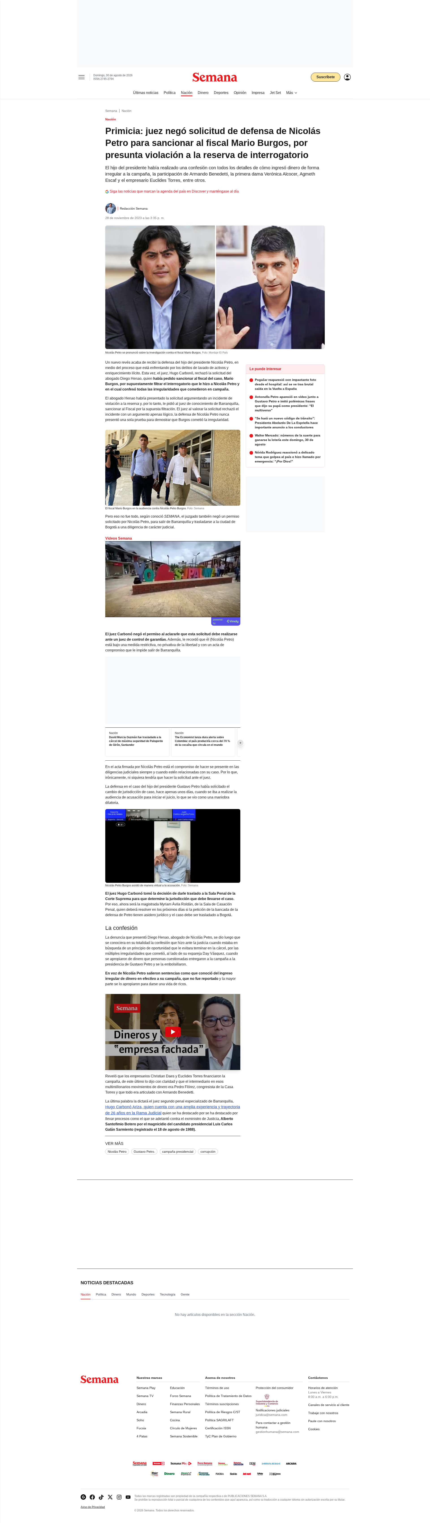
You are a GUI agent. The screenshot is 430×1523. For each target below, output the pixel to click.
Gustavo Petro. (144, 1151)
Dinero (141, 1404)
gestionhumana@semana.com (277, 1432)
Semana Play (146, 1388)
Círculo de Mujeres (183, 1428)
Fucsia (141, 1428)
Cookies (314, 1429)
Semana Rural (180, 1412)
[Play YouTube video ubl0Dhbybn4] (173, 1032)
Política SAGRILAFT (219, 1420)
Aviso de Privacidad (97, 1507)
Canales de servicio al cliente (328, 1405)
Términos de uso (217, 1388)
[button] (172, 1032)
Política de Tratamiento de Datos (228, 1396)
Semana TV (145, 1396)
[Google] (83, 1497)
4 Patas (142, 1436)
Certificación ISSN (218, 1428)
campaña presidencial (177, 1151)
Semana (111, 111)
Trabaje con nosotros (323, 1413)
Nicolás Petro (117, 1151)
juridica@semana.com (271, 1415)
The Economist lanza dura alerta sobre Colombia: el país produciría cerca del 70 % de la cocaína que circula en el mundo (202, 741)
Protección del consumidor (274, 1388)
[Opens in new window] (92, 1497)
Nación (126, 111)
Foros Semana (180, 1396)
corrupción (207, 1151)
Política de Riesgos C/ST (222, 1412)
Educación (177, 1388)
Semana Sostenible (184, 1436)
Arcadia (142, 1412)
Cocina (175, 1420)
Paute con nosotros (322, 1421)
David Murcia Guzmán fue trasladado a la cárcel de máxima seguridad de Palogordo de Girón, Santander (136, 741)
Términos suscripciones (222, 1404)
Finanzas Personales (185, 1404)
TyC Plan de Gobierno (220, 1436)
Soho (140, 1420)
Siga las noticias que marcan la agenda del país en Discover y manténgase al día (174, 191)
